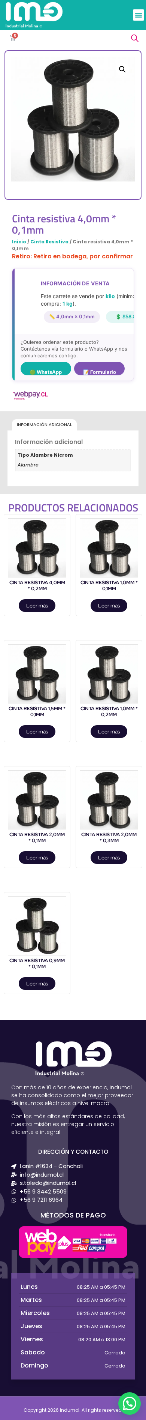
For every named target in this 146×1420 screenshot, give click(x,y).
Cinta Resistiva (49, 241)
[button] (138, 15)
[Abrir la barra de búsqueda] (135, 38)
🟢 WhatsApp (46, 372)
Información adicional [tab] (44, 424)
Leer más (37, 605)
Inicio (19, 241)
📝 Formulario (99, 372)
